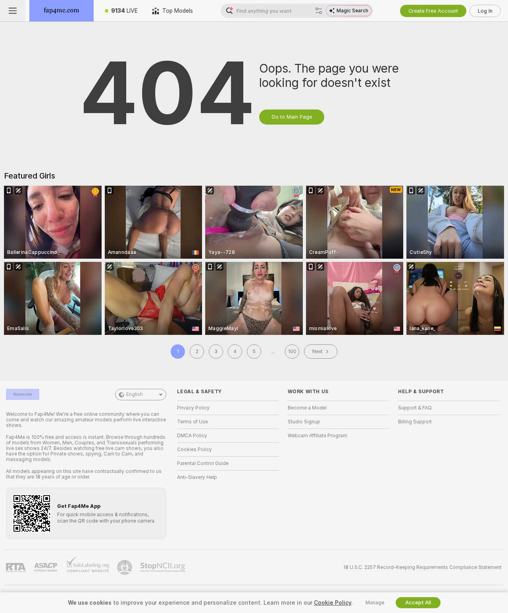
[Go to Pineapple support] (125, 567)
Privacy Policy (193, 408)
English (134, 394)
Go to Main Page (291, 117)
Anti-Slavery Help (197, 477)
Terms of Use (192, 422)
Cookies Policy (194, 449)
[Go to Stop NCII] (163, 567)
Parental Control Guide (203, 463)
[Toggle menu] (12, 10)
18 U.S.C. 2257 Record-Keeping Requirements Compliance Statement (422, 567)
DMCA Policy (192, 435)
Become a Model (307, 408)
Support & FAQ (415, 408)
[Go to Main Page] (61, 10)
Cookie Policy (332, 603)
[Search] (318, 10)
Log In (485, 11)
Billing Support (415, 422)
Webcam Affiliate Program (317, 435)
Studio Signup (304, 422)
